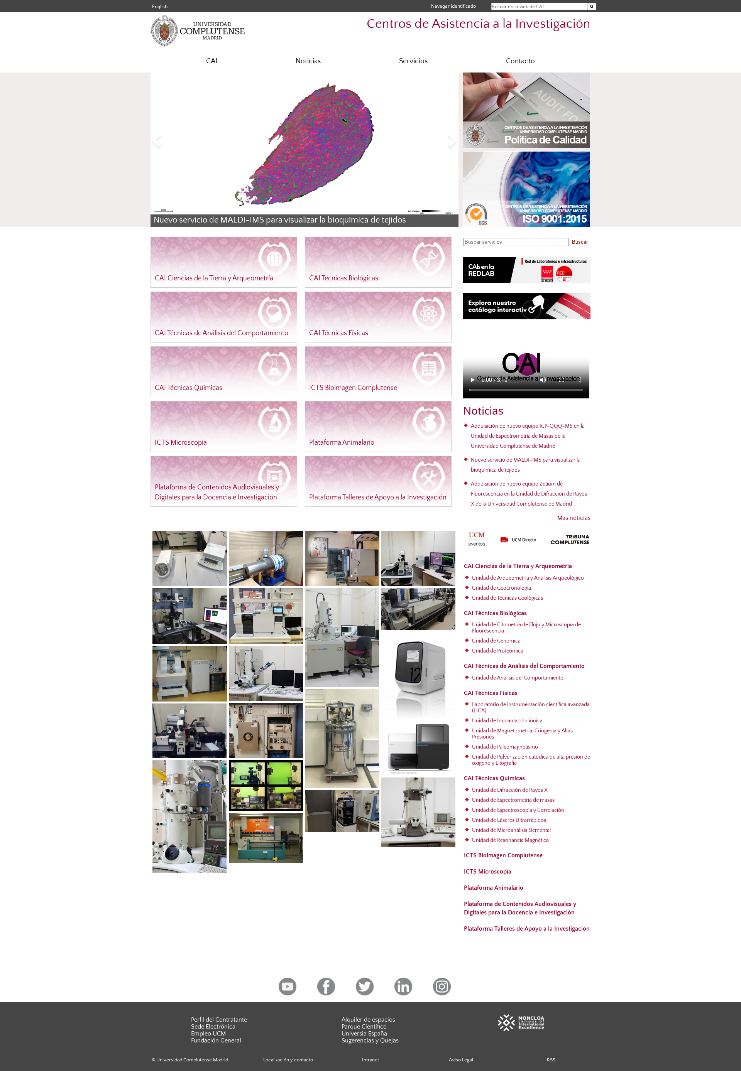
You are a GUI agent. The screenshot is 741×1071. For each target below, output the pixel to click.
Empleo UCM (208, 1033)
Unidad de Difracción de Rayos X (510, 790)
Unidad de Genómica (496, 641)
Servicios (413, 61)
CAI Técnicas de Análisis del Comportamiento (221, 333)
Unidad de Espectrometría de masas (513, 800)
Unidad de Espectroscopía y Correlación (518, 810)
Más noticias (573, 517)
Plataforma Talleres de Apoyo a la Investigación (378, 497)
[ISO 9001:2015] (526, 189)
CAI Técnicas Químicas (188, 388)
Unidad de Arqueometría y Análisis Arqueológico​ (528, 578)
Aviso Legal (461, 1060)
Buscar (580, 242)
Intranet (370, 1060)
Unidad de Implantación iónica (507, 721)
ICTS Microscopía (181, 443)
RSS (551, 1060)
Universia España (364, 1033)
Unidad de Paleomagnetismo (505, 747)
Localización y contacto (288, 1060)
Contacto (520, 61)
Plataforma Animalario (341, 443)
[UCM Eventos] (477, 538)
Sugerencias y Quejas (370, 1040)
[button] (174, 142)
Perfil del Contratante (219, 1019)
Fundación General (216, 1040)
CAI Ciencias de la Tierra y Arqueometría (214, 278)
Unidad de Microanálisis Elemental (511, 830)
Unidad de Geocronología (501, 588)
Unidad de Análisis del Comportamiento (517, 678)
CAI (211, 61)
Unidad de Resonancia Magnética (510, 840)
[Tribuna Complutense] (570, 538)
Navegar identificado (453, 6)
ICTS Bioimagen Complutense (353, 388)
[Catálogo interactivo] (526, 305)
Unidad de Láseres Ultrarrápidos (509, 820)
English (159, 6)
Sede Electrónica (213, 1026)
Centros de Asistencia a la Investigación (478, 24)
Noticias (308, 61)
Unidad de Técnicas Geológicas (507, 598)
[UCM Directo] (518, 539)
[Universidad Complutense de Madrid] (212, 30)
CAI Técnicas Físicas (338, 333)
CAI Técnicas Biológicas (343, 278)
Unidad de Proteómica (497, 651)
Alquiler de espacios (368, 1019)
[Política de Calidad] (526, 110)
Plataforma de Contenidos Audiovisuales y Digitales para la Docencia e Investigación (520, 908)
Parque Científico (364, 1026)
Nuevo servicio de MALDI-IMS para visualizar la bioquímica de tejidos (280, 220)
